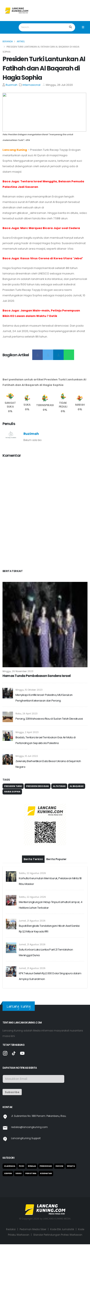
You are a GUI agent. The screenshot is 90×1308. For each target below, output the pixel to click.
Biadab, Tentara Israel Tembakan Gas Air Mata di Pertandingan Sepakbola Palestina (45, 740)
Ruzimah (11, 85)
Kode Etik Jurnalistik (62, 1229)
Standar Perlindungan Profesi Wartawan (57, 1235)
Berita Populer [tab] (56, 859)
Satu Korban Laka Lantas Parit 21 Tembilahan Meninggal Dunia (46, 952)
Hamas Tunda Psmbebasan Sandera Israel (37, 676)
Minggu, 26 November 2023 (18, 671)
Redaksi (11, 1229)
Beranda (8, 41)
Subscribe (12, 1092)
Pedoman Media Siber (33, 1229)
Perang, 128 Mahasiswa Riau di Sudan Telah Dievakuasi (49, 719)
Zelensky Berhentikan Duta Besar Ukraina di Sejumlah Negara (48, 764)
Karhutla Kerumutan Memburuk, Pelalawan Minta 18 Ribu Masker (50, 881)
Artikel (21, 41)
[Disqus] (45, 514)
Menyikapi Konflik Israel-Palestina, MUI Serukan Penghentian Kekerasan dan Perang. (43, 698)
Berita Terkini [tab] (33, 859)
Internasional (31, 85)
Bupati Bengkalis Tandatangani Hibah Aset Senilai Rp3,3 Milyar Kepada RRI (49, 928)
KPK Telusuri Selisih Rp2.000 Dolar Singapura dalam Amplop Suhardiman (50, 976)
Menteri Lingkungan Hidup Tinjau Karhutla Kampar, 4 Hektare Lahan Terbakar (50, 905)
